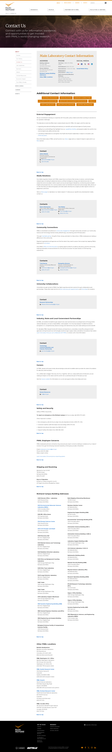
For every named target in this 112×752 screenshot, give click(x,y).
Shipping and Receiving (85, 104)
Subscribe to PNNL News (91, 724)
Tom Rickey (61, 207)
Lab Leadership (20, 65)
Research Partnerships (46, 302)
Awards (18, 55)
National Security (54, 730)
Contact (39, 726)
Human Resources (45, 392)
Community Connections (82, 97)
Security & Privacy (41, 735)
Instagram (92, 747)
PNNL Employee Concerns (66, 104)
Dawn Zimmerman (45, 207)
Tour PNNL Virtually (21, 82)
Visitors (18, 72)
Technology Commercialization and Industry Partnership (46, 347)
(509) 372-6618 (46, 212)
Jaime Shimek (44, 153)
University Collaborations (48, 101)
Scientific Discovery (55, 726)
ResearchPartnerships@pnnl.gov (51, 304)
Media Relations (66, 97)
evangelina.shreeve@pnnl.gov (68, 267)
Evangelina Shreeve (64, 263)
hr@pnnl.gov (69, 72)
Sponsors (18, 68)
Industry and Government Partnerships (73, 101)
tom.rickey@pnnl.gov (66, 211)
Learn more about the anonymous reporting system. (51, 456)
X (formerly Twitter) (88, 747)
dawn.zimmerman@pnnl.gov (49, 209)
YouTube (82, 747)
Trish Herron (43, 263)
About (58, 2)
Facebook (85, 747)
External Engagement (50, 97)
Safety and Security (47, 104)
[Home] (10, 6)
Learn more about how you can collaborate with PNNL (51, 332)
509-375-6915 (45, 161)
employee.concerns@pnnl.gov (48, 449)
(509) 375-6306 (64, 269)
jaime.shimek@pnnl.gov (48, 159)
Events (85, 2)
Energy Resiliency (54, 728)
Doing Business (40, 730)
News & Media (67, 2)
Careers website (45, 379)
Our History (19, 58)
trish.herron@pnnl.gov (48, 267)
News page (44, 192)
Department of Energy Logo (20, 748)
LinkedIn (95, 747)
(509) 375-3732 (64, 213)
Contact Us (19, 62)
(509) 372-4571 (46, 269)
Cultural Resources (21, 75)
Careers (77, 2)
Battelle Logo (32, 748)
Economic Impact (21, 79)
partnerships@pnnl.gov (48, 351)
